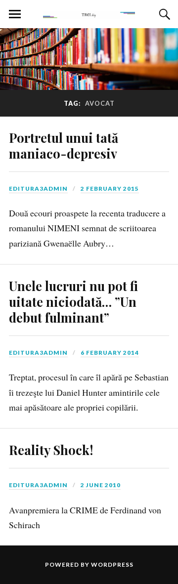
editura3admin (38, 188)
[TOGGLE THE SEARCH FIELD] (163, 14)
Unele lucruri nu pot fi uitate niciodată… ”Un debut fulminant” (73, 301)
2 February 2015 (110, 188)
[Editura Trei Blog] (89, 13)
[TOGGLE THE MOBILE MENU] (15, 14)
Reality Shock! (51, 449)
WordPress (112, 564)
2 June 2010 (101, 485)
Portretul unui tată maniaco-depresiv (63, 145)
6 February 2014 (110, 352)
